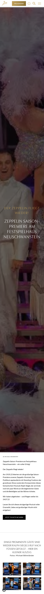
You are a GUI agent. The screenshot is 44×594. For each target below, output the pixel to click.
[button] (4, 590)
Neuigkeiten (14, 456)
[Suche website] (34, 3)
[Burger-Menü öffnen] (29, 3)
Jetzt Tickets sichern (14, 517)
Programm (19, 4)
